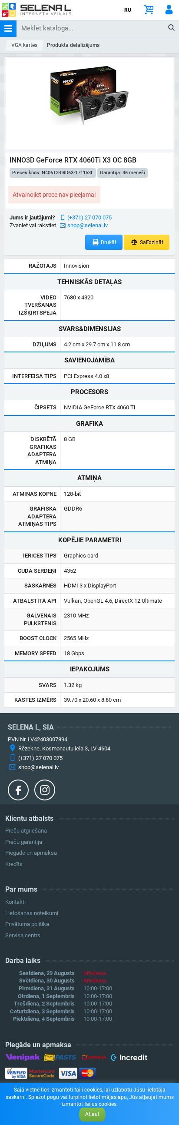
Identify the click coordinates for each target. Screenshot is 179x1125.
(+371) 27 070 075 (89, 217)
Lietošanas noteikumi (31, 913)
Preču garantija (23, 842)
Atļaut (92, 1114)
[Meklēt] (172, 28)
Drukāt (107, 242)
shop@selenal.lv (87, 225)
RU (127, 10)
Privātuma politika (27, 924)
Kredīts (14, 864)
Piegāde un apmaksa (31, 853)
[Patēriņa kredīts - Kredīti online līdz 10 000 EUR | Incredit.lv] (129, 1059)
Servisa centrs (22, 935)
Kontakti (15, 902)
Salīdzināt (151, 242)
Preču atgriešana (26, 830)
